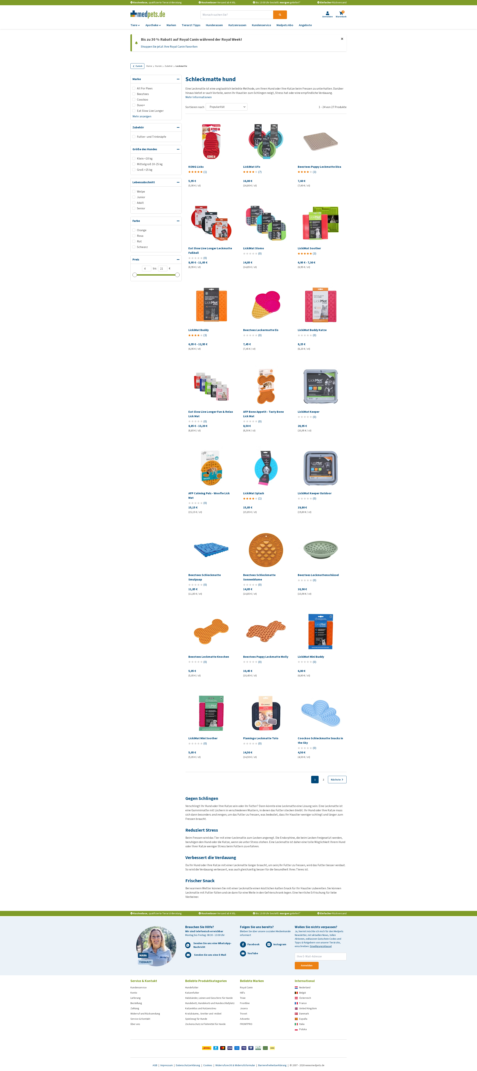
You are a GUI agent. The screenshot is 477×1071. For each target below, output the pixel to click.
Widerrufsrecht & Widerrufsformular (235, 1065)
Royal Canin (246, 987)
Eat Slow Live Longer (150, 111)
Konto (133, 992)
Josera (244, 1008)
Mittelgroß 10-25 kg (150, 164)
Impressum (166, 1065)
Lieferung (135, 998)
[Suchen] (280, 14)
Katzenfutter (192, 992)
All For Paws (145, 88)
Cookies (208, 1065)
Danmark (304, 1013)
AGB (155, 1065)
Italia (301, 1024)
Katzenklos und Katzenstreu (200, 1008)
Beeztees (143, 94)
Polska (303, 1029)
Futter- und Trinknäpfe (151, 137)
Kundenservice (138, 987)
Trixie (243, 998)
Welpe (141, 191)
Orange (141, 230)
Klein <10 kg (145, 158)
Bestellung (136, 1003)
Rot (139, 241)
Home (149, 66)
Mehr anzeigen (141, 116)
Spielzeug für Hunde (196, 1019)
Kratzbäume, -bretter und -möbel (203, 1013)
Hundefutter (191, 987)
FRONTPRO (246, 1024)
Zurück (138, 66)
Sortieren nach (194, 107)
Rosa (140, 236)
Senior (141, 208)
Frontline (245, 1003)
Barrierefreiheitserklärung (272, 1065)
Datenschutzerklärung (188, 1065)
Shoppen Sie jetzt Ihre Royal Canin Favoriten (169, 47)
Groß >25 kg (144, 170)
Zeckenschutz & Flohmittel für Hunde (205, 1024)
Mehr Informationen (198, 97)
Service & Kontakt (140, 1019)
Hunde (158, 66)
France (303, 1003)
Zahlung (134, 1008)
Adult (140, 203)
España (303, 1019)
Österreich (305, 998)
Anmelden (306, 965)
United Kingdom (308, 1008)
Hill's (242, 992)
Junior (141, 197)
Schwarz (142, 247)
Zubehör (169, 66)
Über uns (135, 1024)
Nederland (304, 987)
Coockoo (142, 100)
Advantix (244, 1019)
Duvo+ (141, 105)
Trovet (243, 1013)
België (302, 992)
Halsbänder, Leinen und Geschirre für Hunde (209, 998)
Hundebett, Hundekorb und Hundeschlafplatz (210, 1003)
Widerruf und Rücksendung (145, 1013)
